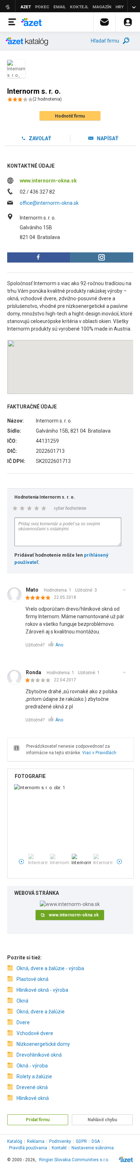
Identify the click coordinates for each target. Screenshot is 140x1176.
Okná (22, 1001)
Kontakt (59, 1147)
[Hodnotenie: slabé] (39, 681)
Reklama (36, 1141)
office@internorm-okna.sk (49, 203)
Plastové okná (32, 979)
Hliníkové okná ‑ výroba (42, 990)
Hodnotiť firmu (70, 116)
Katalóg (14, 1141)
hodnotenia (47, 99)
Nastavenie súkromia (92, 1147)
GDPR (81, 1141)
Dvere (23, 1022)
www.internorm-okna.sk (48, 181)
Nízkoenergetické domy (43, 1044)
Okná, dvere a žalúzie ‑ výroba (50, 968)
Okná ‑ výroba (32, 1066)
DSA (96, 1141)
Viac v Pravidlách (99, 752)
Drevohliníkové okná (39, 1055)
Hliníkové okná (33, 1098)
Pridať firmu (38, 1119)
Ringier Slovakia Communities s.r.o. (74, 1159)
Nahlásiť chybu (102, 1119)
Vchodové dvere (35, 1033)
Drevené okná (32, 1087)
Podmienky (60, 1141)
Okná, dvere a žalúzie (41, 1011)
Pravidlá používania (28, 1147)
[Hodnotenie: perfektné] (39, 598)
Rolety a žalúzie (34, 1076)
